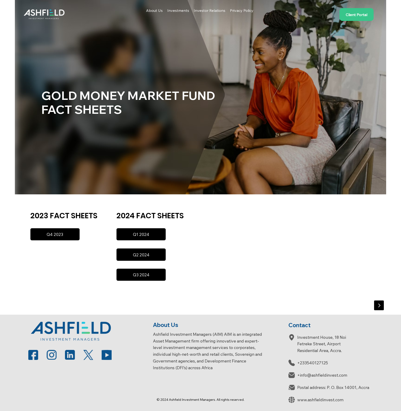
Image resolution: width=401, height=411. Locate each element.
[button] (154, 10)
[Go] (379, 305)
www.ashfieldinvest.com (320, 399)
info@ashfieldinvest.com (323, 375)
